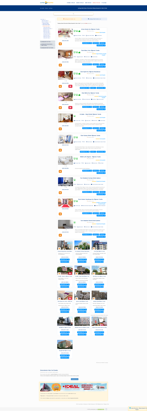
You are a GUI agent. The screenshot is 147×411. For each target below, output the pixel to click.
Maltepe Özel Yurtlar (46, 36)
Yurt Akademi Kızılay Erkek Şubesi (90, 178)
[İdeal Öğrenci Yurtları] (73, 391)
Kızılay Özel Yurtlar (46, 35)
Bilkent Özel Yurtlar (46, 31)
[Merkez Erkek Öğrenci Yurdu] (99, 295)
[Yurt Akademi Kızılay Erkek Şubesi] (65, 181)
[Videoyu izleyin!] (70, 86)
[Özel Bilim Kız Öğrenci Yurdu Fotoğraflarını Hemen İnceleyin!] (60, 107)
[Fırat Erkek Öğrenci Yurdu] (99, 245)
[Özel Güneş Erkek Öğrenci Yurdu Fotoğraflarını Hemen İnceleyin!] (60, 150)
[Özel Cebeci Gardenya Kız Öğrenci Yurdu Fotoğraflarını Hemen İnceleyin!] (60, 214)
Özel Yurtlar (42, 19)
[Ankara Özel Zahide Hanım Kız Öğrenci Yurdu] (99, 321)
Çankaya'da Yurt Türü (45, 41)
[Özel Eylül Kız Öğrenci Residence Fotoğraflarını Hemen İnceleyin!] (60, 86)
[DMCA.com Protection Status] (100, 409)
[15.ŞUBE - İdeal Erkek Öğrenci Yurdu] (82, 270)
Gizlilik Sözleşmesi (91, 404)
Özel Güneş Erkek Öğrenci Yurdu (90, 135)
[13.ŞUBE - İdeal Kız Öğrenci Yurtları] (65, 270)
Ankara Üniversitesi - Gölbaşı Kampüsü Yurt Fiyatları (139, 409)
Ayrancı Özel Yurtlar (46, 27)
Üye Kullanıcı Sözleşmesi (83, 404)
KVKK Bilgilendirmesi (99, 404)
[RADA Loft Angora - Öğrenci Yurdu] (65, 160)
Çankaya (50, 8)
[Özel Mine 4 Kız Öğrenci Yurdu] (99, 270)
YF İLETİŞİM (104, 2)
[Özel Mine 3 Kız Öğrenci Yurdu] (65, 54)
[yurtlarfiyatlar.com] (47, 2)
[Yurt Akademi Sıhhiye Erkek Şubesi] (82, 245)
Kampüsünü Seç (75, 379)
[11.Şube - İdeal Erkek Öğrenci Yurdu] (65, 118)
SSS (77, 404)
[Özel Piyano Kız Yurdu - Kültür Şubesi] (65, 295)
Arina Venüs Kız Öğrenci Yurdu (90, 29)
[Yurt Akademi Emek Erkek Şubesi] (65, 224)
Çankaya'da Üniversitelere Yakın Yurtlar (46, 45)
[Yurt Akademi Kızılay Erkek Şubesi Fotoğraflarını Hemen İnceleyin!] (60, 192)
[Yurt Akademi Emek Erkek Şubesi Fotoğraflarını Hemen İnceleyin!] (60, 235)
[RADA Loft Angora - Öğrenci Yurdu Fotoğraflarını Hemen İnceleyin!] (60, 171)
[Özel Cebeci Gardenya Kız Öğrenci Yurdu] (65, 203)
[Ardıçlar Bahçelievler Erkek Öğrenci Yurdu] (65, 245)
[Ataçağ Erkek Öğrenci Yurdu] (65, 344)
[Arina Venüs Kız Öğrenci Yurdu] (65, 32)
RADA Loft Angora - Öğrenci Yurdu (90, 156)
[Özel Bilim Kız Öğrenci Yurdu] (65, 96)
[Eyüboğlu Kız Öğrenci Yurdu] (65, 321)
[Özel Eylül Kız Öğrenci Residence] (65, 75)
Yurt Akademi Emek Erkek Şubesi (90, 220)
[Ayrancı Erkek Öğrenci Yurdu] (82, 295)
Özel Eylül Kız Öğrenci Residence (90, 71)
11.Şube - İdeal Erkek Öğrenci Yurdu (90, 114)
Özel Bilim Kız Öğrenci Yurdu (90, 93)
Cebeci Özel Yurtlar (46, 32)
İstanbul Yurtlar (71, 2)
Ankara (46, 8)
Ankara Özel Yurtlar (45, 20)
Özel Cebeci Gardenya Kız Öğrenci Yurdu (90, 199)
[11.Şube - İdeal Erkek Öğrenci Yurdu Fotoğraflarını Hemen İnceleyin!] (60, 128)
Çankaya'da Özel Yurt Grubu (47, 47)
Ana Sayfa (42, 8)
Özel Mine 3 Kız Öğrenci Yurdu (90, 50)
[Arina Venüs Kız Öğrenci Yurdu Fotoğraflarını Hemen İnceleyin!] (60, 43)
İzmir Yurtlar (88, 2)
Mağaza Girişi (106, 404)
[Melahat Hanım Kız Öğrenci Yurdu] (82, 321)
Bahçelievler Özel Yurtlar (47, 28)
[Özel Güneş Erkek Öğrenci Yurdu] (65, 139)
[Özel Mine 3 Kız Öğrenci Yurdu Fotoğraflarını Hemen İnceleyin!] (60, 65)
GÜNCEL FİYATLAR (96, 2)
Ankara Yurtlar (79, 2)
